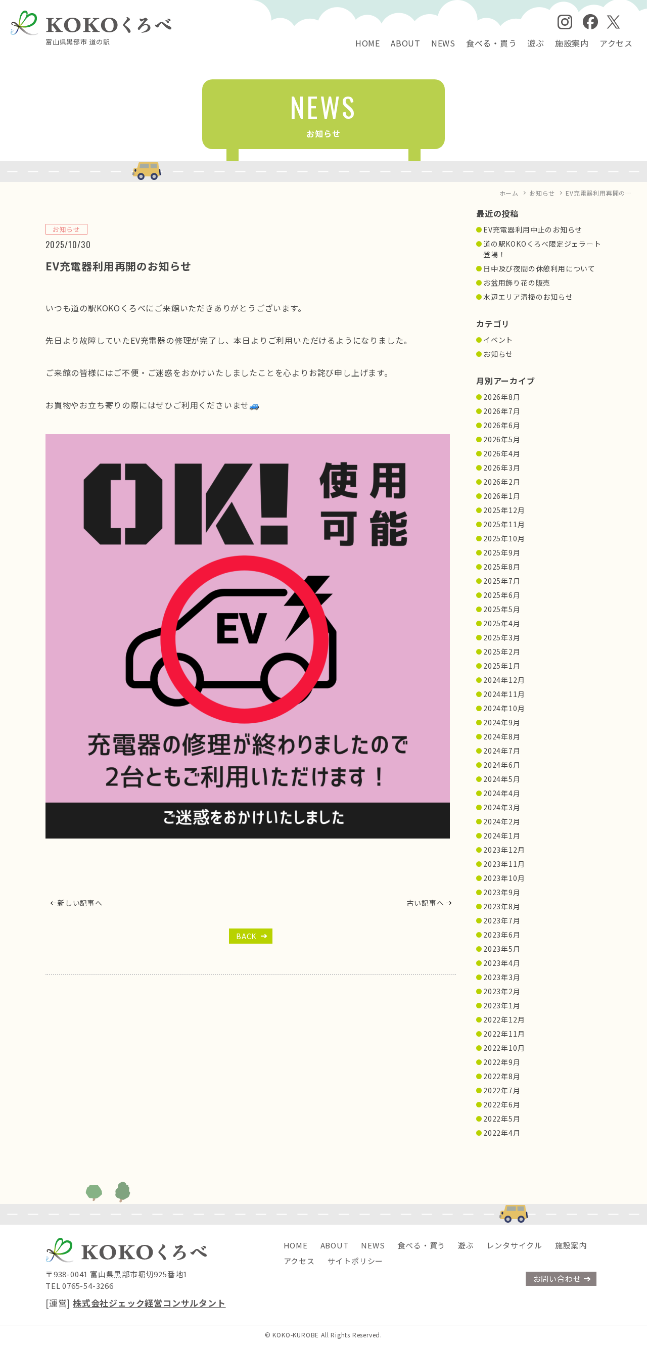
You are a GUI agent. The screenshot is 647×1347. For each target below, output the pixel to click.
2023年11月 (504, 864)
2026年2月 (502, 482)
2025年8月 (502, 567)
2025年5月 (502, 609)
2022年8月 (502, 1076)
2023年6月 (502, 935)
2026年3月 (502, 467)
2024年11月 (504, 694)
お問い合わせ (557, 1278)
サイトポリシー (356, 1261)
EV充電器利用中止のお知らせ (532, 229)
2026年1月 (502, 496)
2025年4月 (502, 623)
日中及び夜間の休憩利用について (539, 268)
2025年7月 (502, 581)
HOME (367, 43)
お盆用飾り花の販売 (516, 282)
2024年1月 (502, 835)
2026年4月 (502, 453)
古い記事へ (425, 903)
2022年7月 (502, 1090)
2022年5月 (502, 1118)
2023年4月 (502, 963)
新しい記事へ (80, 903)
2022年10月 (504, 1048)
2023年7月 (502, 920)
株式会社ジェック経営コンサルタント (149, 1302)
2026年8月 (502, 397)
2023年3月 (502, 977)
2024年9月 (502, 722)
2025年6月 (502, 595)
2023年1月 (502, 1005)
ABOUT (406, 43)
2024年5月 (502, 779)
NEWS (443, 43)
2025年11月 (504, 524)
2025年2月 (502, 651)
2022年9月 (502, 1062)
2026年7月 (502, 411)
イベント (498, 340)
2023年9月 (502, 892)
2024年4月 (502, 793)
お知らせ (498, 354)
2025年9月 (502, 552)
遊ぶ (535, 43)
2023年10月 (504, 878)
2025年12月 (504, 510)
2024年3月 (502, 807)
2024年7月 (502, 751)
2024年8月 (502, 736)
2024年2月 (502, 821)
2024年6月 (502, 765)
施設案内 (572, 43)
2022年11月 (504, 1034)
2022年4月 (502, 1133)
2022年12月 (504, 1019)
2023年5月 (502, 949)
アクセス (616, 43)
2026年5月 (502, 439)
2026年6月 (502, 425)
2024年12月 (504, 680)
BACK (246, 936)
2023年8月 (502, 906)
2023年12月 (504, 850)
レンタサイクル (514, 1245)
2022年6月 (502, 1104)
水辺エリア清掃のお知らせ (528, 297)
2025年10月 (504, 538)
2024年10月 (504, 708)
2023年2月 (502, 991)
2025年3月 (502, 637)
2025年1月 (502, 666)
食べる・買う (491, 43)
